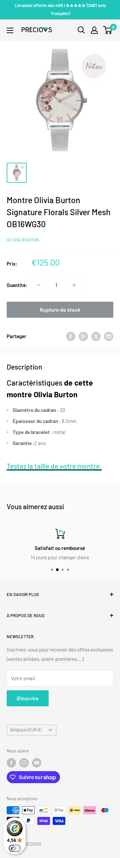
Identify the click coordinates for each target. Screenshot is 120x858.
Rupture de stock (60, 309)
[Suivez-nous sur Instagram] (24, 762)
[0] (108, 30)
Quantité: (17, 285)
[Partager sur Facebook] (70, 336)
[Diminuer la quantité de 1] (39, 285)
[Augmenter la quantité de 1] (74, 285)
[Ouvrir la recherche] (81, 30)
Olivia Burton (23, 240)
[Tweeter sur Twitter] (96, 336)
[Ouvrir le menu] (10, 30)
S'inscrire (28, 698)
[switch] (15, 848)
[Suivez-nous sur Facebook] (11, 762)
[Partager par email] (108, 336)
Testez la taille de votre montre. (54, 466)
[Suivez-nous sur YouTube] (36, 762)
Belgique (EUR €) (25, 729)
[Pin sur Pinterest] (83, 336)
